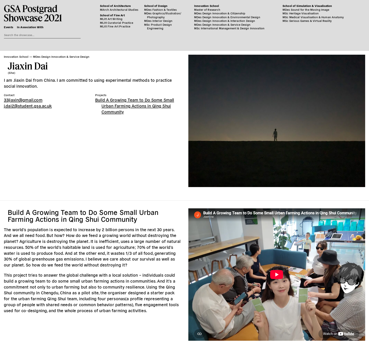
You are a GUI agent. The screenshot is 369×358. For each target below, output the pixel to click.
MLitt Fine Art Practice (115, 26)
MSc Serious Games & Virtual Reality (307, 20)
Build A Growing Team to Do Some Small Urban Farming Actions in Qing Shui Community (134, 105)
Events (8, 27)
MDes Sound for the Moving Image (306, 9)
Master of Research (207, 9)
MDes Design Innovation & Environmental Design (227, 17)
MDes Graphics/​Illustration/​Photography (162, 15)
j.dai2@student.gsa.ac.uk (28, 105)
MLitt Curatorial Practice (116, 22)
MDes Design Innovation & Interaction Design (224, 20)
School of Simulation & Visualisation (307, 5)
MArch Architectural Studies (119, 9)
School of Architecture (115, 5)
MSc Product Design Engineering (158, 26)
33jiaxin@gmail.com (23, 99)
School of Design (155, 5)
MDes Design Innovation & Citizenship (219, 13)
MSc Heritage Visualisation (301, 13)
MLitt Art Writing (111, 19)
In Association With (30, 27)
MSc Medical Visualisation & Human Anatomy (313, 17)
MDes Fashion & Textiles (160, 9)
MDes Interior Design (158, 20)
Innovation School (206, 5)
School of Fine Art (112, 15)
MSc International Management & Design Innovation (229, 28)
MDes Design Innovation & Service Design (222, 24)
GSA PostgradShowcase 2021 (33, 13)
